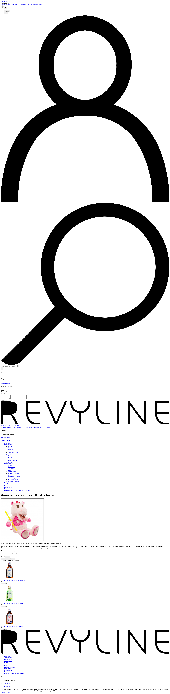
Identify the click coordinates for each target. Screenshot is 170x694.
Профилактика (32, 427)
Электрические (12, 460)
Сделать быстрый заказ (7, 559)
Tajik (6, 13)
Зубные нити (12, 471)
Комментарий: (5, 399)
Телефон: (4, 392)
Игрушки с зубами (13, 473)
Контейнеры (11, 467)
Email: (3, 394)
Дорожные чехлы (13, 479)
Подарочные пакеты (14, 476)
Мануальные (11, 459)
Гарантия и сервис (12, 4)
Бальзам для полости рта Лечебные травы (13, 603)
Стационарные (12, 448)
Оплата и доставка (39, 4)
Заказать (3, 400)
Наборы (47, 427)
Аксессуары (41, 427)
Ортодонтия (11, 468)
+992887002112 (5, 1)
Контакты (4, 4)
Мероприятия (6, 427)
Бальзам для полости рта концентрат (12, 626)
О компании (29, 4)
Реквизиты (7, 668)
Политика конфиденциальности (14, 673)
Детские (10, 457)
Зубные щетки (23, 427)
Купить (8, 557)
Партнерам (22, 4)
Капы (9, 470)
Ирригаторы (15, 427)
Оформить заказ (5, 383)
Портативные (12, 451)
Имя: (2, 390)
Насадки (10, 449)
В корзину (4, 583)
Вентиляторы (12, 478)
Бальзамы (11, 465)
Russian (7, 11)
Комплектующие (13, 452)
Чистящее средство (13, 481)
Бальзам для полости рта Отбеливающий (13, 580)
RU (5, 8)
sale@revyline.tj (5, 437)
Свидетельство (5, 692)
